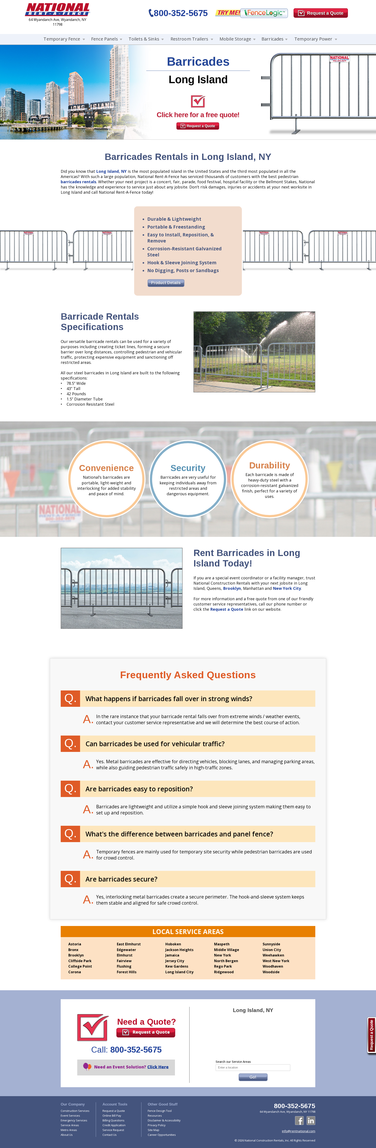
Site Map (153, 1130)
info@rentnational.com (298, 1131)
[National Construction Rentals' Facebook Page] (299, 1120)
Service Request (113, 1130)
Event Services (70, 1115)
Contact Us (109, 1135)
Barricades (273, 39)
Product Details (166, 283)
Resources (155, 1115)
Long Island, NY (111, 171)
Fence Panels (104, 39)
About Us (67, 1135)
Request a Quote (226, 609)
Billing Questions (113, 1120)
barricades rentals (78, 181)
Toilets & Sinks (144, 39)
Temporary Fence (62, 39)
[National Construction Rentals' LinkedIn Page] (311, 1120)
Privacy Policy (157, 1125)
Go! (253, 1077)
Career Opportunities (162, 1135)
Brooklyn (232, 588)
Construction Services (75, 1111)
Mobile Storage (235, 39)
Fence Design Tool (160, 1111)
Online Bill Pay (111, 1115)
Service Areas (70, 1125)
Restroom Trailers (189, 39)
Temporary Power (313, 39)
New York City (287, 588)
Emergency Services (74, 1120)
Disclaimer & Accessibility (164, 1120)
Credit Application (114, 1125)
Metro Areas (69, 1130)
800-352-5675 (181, 13)
